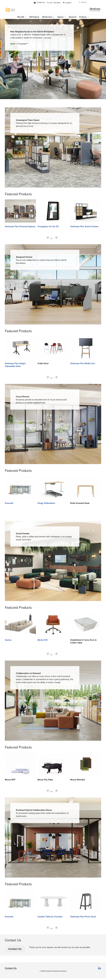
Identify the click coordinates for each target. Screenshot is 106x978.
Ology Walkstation (46, 503)
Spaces (60, 17)
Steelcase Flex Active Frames (84, 226)
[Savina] (20, 624)
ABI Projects (34, 17)
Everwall (9, 503)
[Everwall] (20, 487)
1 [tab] (51, 238)
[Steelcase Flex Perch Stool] (85, 900)
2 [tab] (53, 238)
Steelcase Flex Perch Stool (83, 916)
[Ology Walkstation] (53, 487)
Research (72, 17)
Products (82, 17)
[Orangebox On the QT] (53, 210)
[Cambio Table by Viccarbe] (53, 900)
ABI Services (47, 17)
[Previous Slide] (48, 237)
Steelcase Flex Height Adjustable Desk (15, 365)
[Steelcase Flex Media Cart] (85, 347)
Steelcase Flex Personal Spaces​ (20, 226)
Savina (8, 639)
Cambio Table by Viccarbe (50, 916)
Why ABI (20, 17)
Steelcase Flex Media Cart (82, 363)
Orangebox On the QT (48, 226)
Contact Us (40, 2)
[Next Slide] (56, 237)
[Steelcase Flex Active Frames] (85, 210)
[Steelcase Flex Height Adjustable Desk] (20, 347)
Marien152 (42, 639)
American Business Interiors (56, 971)
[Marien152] (53, 624)
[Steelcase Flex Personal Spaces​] (20, 210)
